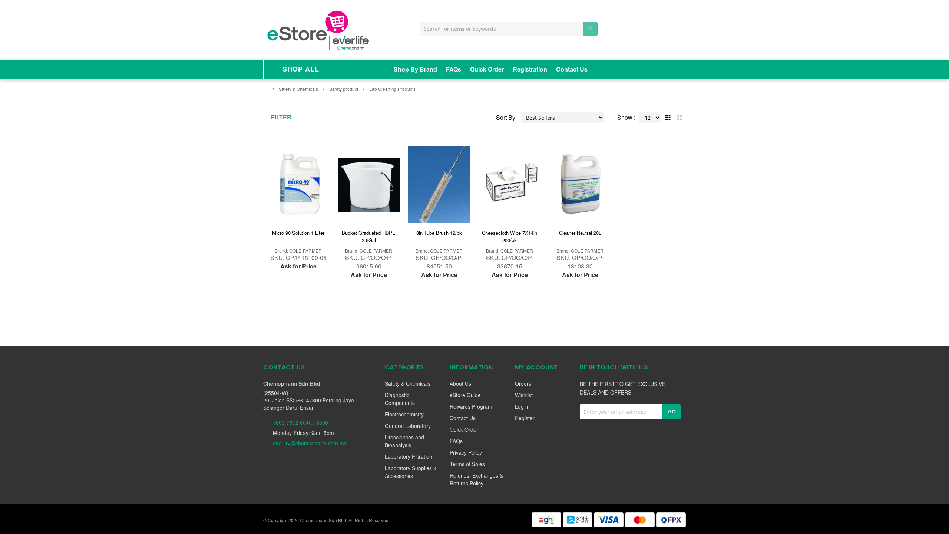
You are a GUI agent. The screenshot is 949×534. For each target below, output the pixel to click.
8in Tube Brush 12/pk (439, 232)
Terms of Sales (467, 464)
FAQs (453, 69)
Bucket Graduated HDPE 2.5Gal (369, 236)
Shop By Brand (415, 69)
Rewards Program (471, 406)
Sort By (505, 117)
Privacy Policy (466, 452)
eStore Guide (465, 395)
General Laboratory (408, 425)
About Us (460, 383)
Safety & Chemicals (299, 89)
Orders (523, 383)
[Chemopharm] (317, 29)
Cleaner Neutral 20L (580, 232)
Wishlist (524, 395)
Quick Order (487, 69)
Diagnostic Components (400, 398)
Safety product (344, 89)
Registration (530, 69)
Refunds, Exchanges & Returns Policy (476, 479)
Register (525, 418)
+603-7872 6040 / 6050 (300, 422)
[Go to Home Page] (265, 89)
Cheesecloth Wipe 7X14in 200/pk (509, 236)
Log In (522, 406)
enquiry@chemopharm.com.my (310, 443)
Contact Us (572, 69)
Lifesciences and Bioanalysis (404, 441)
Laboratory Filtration (408, 456)
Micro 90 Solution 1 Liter (298, 232)
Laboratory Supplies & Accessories (411, 471)
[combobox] (509, 29)
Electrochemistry (404, 414)
